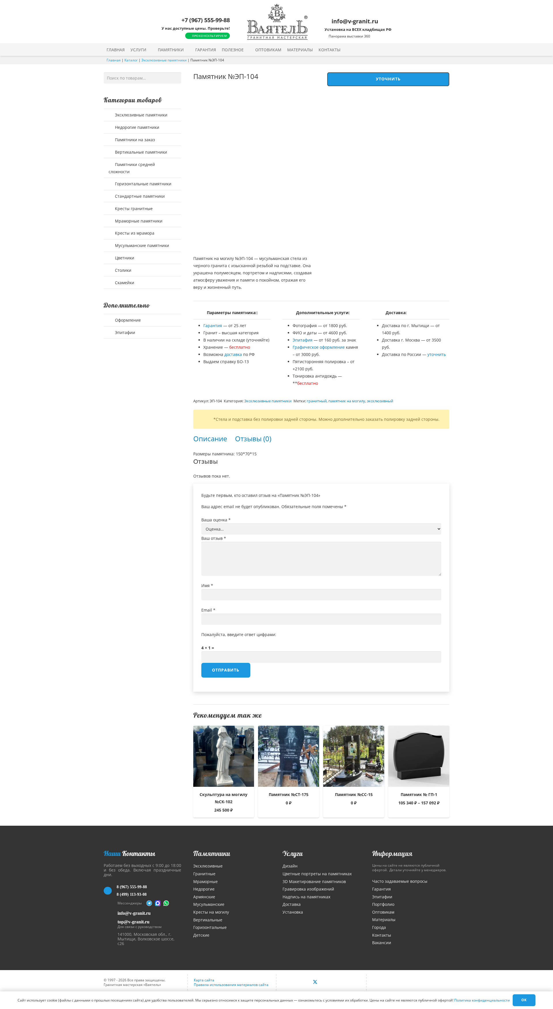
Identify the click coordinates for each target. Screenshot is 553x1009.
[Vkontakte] (302, 982)
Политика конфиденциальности (482, 1000)
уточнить (436, 354)
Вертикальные (207, 920)
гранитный (317, 401)
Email (208, 610)
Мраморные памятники (138, 221)
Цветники (124, 258)
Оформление (127, 320)
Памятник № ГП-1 (419, 794)
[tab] (210, 438)
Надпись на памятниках (306, 896)
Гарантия (212, 325)
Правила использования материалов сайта (231, 984)
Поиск (175, 77)
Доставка (292, 904)
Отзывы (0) (253, 438)
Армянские (204, 896)
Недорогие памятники (136, 127)
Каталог (131, 60)
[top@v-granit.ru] (111, 923)
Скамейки (124, 282)
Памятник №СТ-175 (288, 794)
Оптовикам (383, 912)
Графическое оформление (319, 347)
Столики (122, 270)
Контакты (381, 935)
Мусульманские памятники (141, 245)
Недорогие (204, 889)
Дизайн (290, 866)
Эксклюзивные (208, 866)
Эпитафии (124, 332)
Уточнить (388, 79)
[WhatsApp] (166, 903)
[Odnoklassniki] (340, 982)
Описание (210, 438)
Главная (114, 60)
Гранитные (204, 873)
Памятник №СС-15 (354, 794)
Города (379, 927)
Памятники (211, 853)
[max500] (158, 903)
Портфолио (383, 904)
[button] (150, 49)
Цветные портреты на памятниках (317, 873)
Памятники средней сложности (132, 168)
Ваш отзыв (213, 538)
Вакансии (381, 942)
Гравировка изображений (308, 889)
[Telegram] (149, 903)
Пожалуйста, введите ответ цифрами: (238, 634)
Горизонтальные (210, 927)
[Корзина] (434, 49)
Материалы (383, 919)
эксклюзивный (380, 401)
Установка (293, 912)
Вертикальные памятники (140, 152)
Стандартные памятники (139, 196)
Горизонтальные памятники (142, 183)
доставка (233, 354)
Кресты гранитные (133, 208)
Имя (207, 585)
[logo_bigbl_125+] (277, 22)
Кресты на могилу (211, 912)
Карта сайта (204, 980)
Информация (392, 853)
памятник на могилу (346, 401)
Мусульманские (208, 904)
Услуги (293, 853)
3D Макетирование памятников (314, 881)
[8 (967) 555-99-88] (110, 891)
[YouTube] (327, 982)
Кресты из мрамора (134, 233)
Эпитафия (303, 340)
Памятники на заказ (134, 139)
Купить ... (419, 812)
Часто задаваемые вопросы (399, 881)
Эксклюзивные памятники (164, 60)
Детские (201, 935)
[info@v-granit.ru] (111, 913)
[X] (315, 982)
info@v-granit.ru (134, 913)
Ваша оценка (216, 520)
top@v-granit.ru (133, 921)
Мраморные (205, 881)
